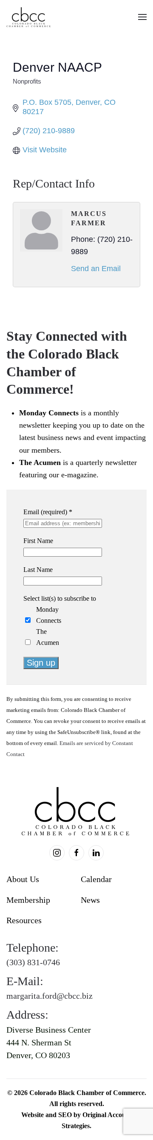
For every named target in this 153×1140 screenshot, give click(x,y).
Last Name (38, 569)
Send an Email (96, 268)
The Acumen (47, 637)
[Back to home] (29, 17)
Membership (28, 900)
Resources (24, 920)
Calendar (96, 879)
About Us (22, 879)
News (90, 900)
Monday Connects (48, 615)
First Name (38, 540)
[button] (142, 17)
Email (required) (47, 511)
